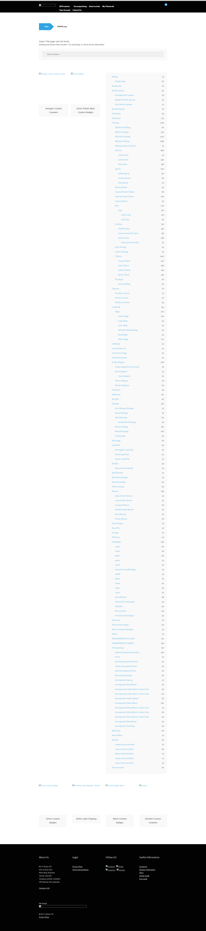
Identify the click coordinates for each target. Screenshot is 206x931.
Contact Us (77, 10)
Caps (120, 210)
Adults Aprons (123, 173)
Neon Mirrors (120, 514)
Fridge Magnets (118, 362)
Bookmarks (116, 86)
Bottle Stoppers (118, 109)
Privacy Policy (77, 867)
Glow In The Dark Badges (125, 602)
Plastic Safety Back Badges (122, 629)
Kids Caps (125, 219)
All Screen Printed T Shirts (125, 146)
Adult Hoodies (124, 228)
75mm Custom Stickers (124, 763)
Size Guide (143, 879)
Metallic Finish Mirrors (124, 509)
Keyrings (115, 403)
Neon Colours (120, 611)
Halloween (116, 394)
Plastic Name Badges (120, 625)
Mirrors (115, 491)
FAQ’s (141, 873)
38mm (117, 555)
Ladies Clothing (121, 252)
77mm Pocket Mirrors (123, 500)
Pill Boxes (116, 537)
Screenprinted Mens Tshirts (126, 703)
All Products (64, 6)
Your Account (64, 10)
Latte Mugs (122, 325)
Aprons (118, 169)
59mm (117, 583)
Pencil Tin (116, 528)
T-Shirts (118, 256)
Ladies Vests (123, 159)
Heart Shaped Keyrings (124, 408)
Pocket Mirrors (121, 519)
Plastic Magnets (121, 380)
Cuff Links (116, 344)
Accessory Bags (124, 284)
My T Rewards (108, 6)
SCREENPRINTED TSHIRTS (123, 643)
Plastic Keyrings (121, 427)
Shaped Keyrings (122, 431)
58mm (117, 578)
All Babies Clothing (122, 127)
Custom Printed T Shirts (125, 192)
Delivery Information (147, 870)
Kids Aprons (123, 182)
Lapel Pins (116, 445)
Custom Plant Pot (119, 348)
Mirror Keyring (118, 486)
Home (46, 27)
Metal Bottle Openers (123, 104)
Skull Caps (116, 730)
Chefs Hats (116, 113)
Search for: (131, 6)
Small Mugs (122, 334)
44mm (117, 560)
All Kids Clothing (122, 132)
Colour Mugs (123, 316)
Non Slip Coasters (122, 293)
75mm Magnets (124, 376)
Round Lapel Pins (122, 454)
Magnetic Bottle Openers (125, 100)
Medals (115, 463)
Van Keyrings (120, 436)
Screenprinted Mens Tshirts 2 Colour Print (132, 712)
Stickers (115, 740)
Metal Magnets (121, 371)
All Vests (118, 150)
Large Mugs (123, 321)
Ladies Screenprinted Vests (126, 666)
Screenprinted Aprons (124, 680)
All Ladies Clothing (122, 136)
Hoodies (118, 224)
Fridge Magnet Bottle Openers (127, 367)
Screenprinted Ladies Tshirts (126, 698)
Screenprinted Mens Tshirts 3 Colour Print (132, 717)
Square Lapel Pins (122, 459)
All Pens (115, 77)
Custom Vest (123, 155)
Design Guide (144, 876)
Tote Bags (119, 279)
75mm (117, 588)
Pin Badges (116, 542)
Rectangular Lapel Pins (124, 450)
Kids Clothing (120, 247)
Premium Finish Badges (124, 615)
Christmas (116, 118)
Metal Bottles (117, 473)
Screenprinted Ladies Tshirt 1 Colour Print (132, 689)
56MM (117, 574)
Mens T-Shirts (123, 275)
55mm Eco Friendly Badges (125, 569)
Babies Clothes (121, 187)
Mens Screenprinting (123, 675)
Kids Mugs (116, 440)
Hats (117, 205)
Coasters (115, 288)
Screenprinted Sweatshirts (125, 721)
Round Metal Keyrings (127, 422)
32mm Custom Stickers (124, 749)
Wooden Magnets (122, 385)
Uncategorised (118, 767)
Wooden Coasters (122, 302)
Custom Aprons (124, 178)
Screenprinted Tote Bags (125, 726)
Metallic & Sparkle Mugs (128, 330)
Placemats (116, 620)
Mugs (117, 311)
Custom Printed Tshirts (124, 196)
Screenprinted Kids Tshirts (126, 684)
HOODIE (115, 399)
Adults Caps (126, 215)
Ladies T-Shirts (124, 270)
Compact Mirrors (122, 505)
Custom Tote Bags (119, 353)
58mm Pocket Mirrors (123, 496)
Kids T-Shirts (123, 265)
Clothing (115, 123)
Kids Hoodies (123, 238)
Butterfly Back (120, 597)
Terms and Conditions (80, 870)
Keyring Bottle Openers (124, 95)
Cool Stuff (116, 307)
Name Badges (117, 523)
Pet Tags (115, 532)
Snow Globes (117, 735)
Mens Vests (122, 164)
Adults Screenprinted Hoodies (127, 652)
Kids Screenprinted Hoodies (126, 661)
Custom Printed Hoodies (128, 233)
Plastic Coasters (121, 298)
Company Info (44, 888)
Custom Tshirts (121, 201)
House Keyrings (121, 413)
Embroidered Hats (119, 357)
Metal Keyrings (121, 417)
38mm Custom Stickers (124, 753)
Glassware (116, 390)
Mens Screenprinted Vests (125, 671)
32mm (117, 551)
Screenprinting (80, 6)
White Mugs (123, 339)
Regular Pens (120, 81)
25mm (117, 546)
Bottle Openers (118, 90)
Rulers (114, 634)
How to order (94, 6)
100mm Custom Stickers (125, 744)
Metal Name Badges (120, 477)
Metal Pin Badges (119, 482)
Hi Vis (117, 657)
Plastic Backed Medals (124, 468)
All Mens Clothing (122, 141)
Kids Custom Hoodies (130, 242)
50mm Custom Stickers (124, 758)
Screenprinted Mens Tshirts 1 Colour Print (132, 707)
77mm (117, 592)
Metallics (119, 606)
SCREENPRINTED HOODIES (123, 638)
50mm (117, 565)
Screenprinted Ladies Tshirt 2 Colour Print (132, 694)
